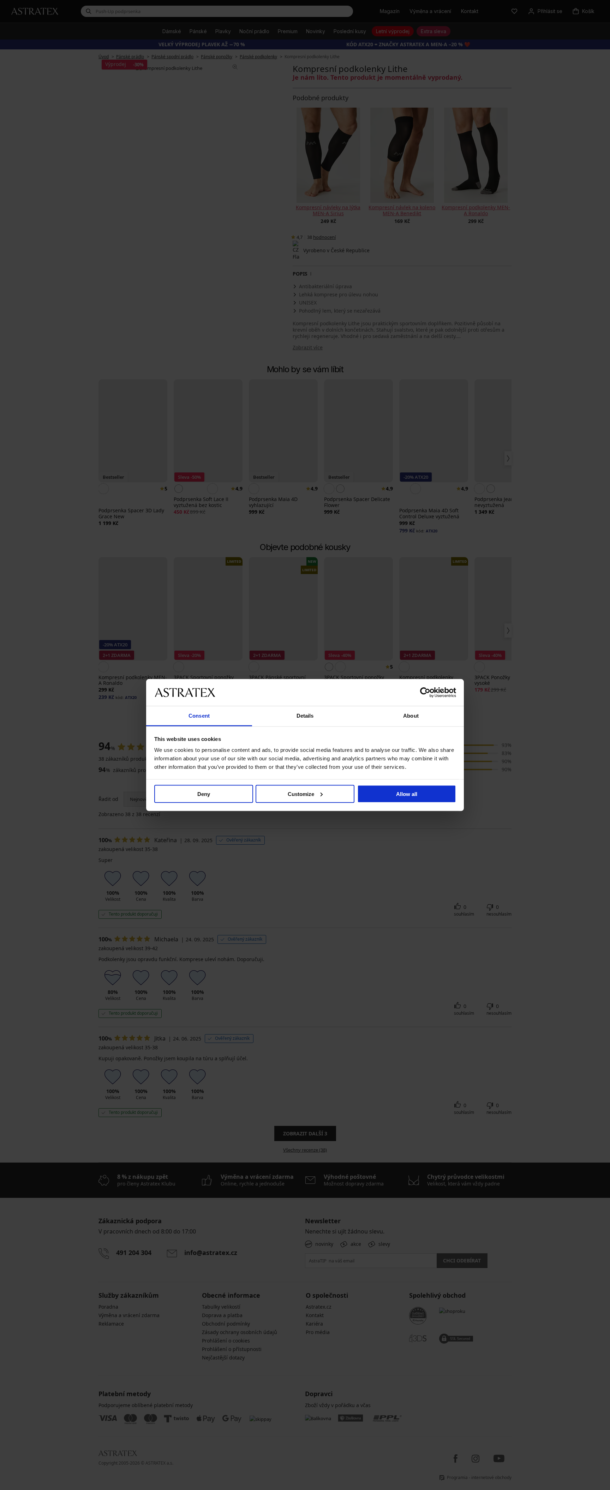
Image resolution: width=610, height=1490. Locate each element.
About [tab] (411, 716)
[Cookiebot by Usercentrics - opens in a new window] (425, 692)
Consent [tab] (199, 716)
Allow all (406, 794)
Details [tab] (305, 716)
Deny (203, 794)
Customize (301, 794)
